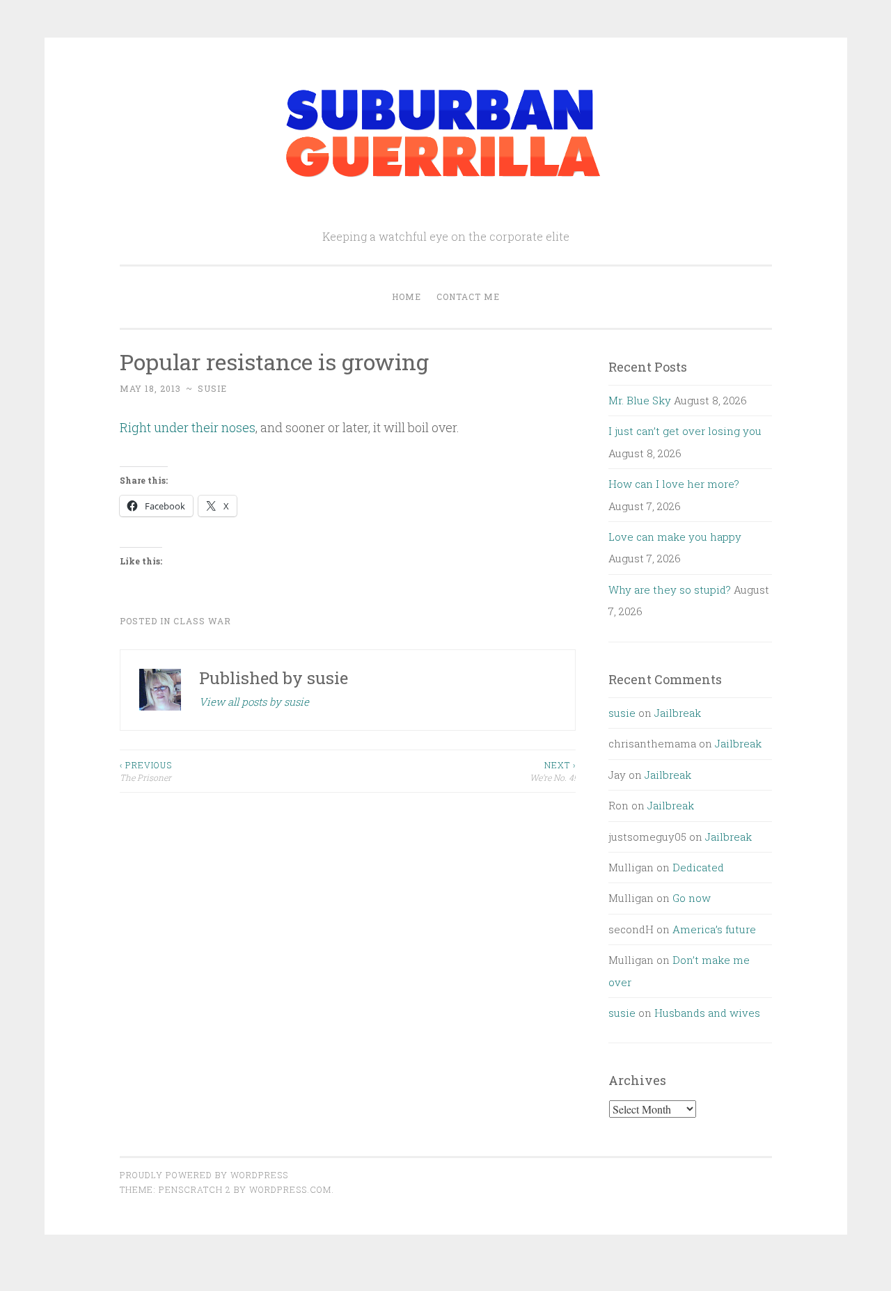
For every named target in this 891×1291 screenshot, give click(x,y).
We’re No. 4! (553, 771)
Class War (202, 620)
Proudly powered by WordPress (204, 1174)
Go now (691, 898)
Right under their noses (187, 427)
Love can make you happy (674, 537)
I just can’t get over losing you (685, 431)
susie (212, 388)
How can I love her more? (673, 484)
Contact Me (468, 296)
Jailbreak (677, 713)
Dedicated (698, 867)
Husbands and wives (707, 1013)
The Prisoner (146, 771)
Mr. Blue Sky (639, 400)
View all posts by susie (254, 701)
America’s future (714, 929)
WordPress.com (290, 1189)
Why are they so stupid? (669, 589)
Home (406, 296)
